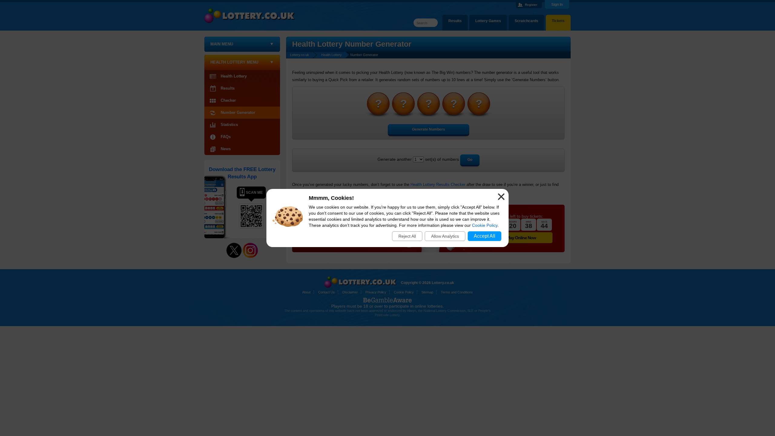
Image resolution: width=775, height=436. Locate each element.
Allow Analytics (445, 236)
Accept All (484, 236)
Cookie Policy (484, 225)
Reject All (407, 236)
